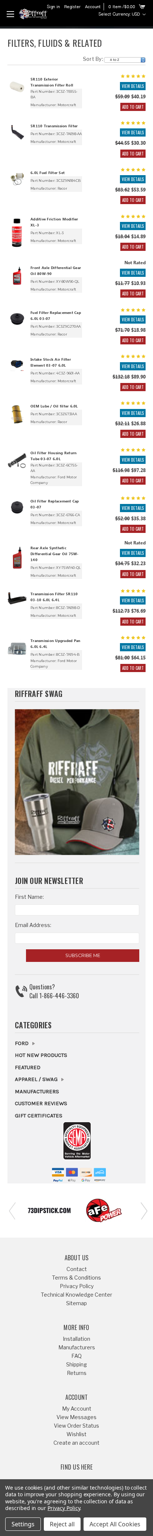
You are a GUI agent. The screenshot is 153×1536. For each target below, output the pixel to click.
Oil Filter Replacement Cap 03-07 (54, 504)
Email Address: (33, 925)
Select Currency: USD (119, 14)
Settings (23, 1524)
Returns (77, 1373)
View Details (133, 86)
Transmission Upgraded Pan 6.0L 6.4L (55, 644)
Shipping (76, 1364)
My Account (76, 1408)
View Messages (76, 1417)
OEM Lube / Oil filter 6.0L (54, 406)
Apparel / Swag (37, 1079)
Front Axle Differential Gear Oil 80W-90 (55, 271)
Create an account (76, 1443)
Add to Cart (133, 107)
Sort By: (93, 59)
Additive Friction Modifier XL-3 (54, 222)
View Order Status (76, 1425)
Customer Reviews (41, 1103)
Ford (22, 1043)
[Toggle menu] (10, 14)
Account (93, 7)
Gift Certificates (38, 1115)
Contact (76, 1269)
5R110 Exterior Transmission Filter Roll (51, 82)
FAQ (76, 1356)
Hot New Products (41, 1055)
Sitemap (76, 1303)
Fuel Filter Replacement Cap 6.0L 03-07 (55, 316)
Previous (11, 1210)
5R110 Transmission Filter (54, 126)
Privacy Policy (77, 1286)
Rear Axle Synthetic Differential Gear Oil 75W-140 (54, 554)
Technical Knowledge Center (76, 1294)
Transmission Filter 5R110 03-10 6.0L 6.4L (54, 597)
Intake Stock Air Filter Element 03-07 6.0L (50, 363)
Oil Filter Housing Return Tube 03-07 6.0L (53, 456)
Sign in (53, 7)
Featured (27, 1067)
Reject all (62, 1524)
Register (72, 7)
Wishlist (76, 1434)
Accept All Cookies (114, 1524)
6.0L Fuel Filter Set (47, 173)
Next (141, 1210)
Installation (76, 1339)
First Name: (29, 897)
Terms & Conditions (76, 1277)
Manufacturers (37, 1091)
